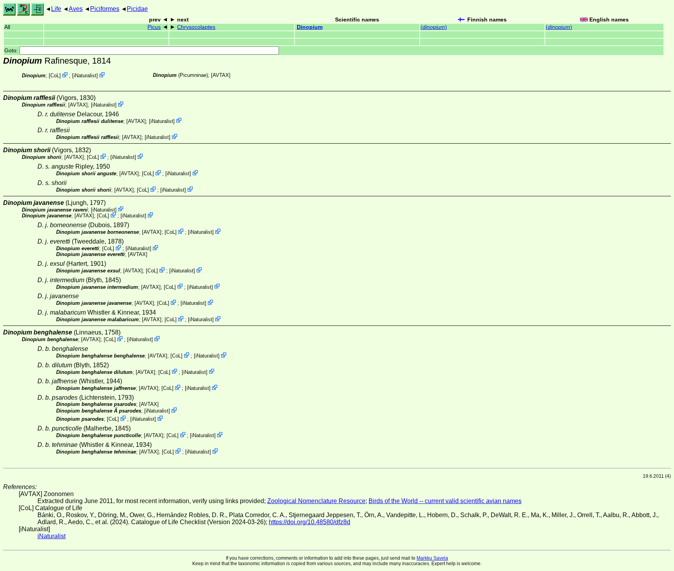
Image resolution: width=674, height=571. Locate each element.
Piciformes (104, 8)
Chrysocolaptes (196, 27)
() (433, 27)
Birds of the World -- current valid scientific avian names (445, 501)
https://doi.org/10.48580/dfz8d (309, 522)
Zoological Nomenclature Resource (316, 501)
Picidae (137, 8)
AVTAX (221, 75)
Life (56, 8)
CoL (54, 75)
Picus (154, 27)
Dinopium (310, 27)
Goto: (12, 50)
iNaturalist (85, 75)
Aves (76, 8)
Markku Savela (432, 558)
